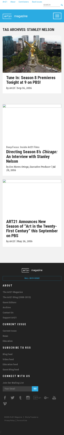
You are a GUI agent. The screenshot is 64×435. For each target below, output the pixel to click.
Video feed (8, 359)
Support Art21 (10, 317)
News (5, 336)
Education (8, 341)
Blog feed (7, 354)
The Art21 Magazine (13, 292)
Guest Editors (9, 302)
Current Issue (10, 330)
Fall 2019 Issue (32, 278)
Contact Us (8, 312)
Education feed (10, 364)
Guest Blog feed (11, 369)
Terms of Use (22, 420)
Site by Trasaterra (31, 417)
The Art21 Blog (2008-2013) (17, 297)
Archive (7, 307)
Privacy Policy (9, 420)
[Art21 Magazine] (15, 13)
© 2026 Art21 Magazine (13, 417)
